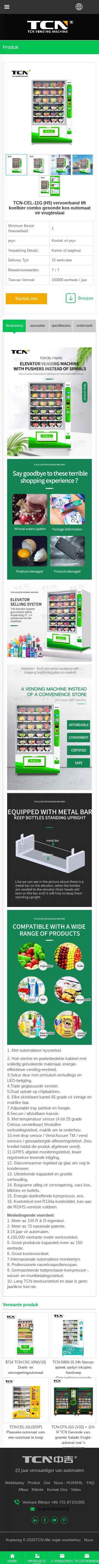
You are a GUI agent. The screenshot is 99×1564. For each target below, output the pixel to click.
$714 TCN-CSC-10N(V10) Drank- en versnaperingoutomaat (26, 1367)
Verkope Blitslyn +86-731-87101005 (54, 1502)
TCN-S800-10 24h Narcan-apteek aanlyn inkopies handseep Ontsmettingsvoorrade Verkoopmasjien (73, 1372)
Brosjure (85, 298)
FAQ (90, 1482)
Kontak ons (26, 298)
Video (76, 1489)
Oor (47, 1482)
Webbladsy (14, 1482)
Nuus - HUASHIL (68, 1482)
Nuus (88, 1540)
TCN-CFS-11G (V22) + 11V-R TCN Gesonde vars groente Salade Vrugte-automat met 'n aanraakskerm (73, 1437)
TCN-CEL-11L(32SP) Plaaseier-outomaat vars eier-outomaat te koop (25, 1432)
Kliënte (37, 1489)
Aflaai (23, 1489)
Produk (34, 1482)
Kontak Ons (57, 1489)
